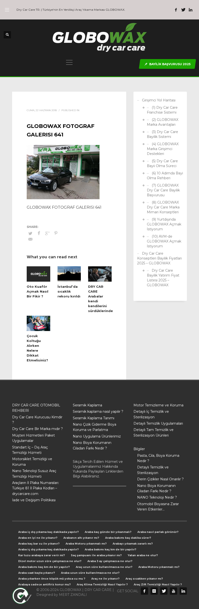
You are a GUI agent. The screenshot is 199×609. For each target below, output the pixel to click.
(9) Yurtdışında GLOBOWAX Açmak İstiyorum (164, 224)
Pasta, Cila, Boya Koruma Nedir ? (158, 458)
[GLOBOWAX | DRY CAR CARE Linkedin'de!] (190, 9)
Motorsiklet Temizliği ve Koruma (32, 461)
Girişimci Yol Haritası (158, 100)
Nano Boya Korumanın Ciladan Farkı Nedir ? (92, 445)
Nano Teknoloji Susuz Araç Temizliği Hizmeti (34, 473)
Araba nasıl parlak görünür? (157, 532)
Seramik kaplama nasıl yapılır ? (98, 411)
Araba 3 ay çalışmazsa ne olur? (109, 561)
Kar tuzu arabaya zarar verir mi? (41, 555)
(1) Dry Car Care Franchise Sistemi (162, 110)
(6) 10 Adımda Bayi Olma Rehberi (165, 175)
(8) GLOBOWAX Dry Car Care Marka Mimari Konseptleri (163, 207)
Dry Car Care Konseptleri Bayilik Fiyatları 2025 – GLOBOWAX (159, 258)
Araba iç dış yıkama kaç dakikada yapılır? (48, 532)
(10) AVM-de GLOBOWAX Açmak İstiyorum (164, 241)
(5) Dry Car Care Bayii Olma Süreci (162, 163)
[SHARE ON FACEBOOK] (38, 233)
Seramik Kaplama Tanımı (93, 418)
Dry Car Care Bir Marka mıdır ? (37, 429)
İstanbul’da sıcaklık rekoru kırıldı (69, 291)
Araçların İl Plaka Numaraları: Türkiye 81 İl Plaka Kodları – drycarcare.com (35, 488)
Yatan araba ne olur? (143, 555)
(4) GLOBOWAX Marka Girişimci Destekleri (163, 149)
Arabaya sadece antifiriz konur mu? (44, 584)
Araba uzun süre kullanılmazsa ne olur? (90, 572)
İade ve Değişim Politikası (34, 500)
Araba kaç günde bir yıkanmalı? (108, 532)
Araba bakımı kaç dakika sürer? (128, 537)
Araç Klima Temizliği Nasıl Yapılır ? (102, 584)
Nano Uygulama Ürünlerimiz (97, 436)
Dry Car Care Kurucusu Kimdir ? (37, 420)
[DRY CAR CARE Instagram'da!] (154, 591)
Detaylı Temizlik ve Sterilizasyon (153, 470)
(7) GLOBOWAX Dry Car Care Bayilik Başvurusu (163, 190)
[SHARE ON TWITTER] (30, 233)
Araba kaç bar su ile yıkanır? (38, 543)
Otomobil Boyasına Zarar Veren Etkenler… (158, 506)
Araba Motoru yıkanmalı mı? (86, 543)
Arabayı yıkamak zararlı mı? (133, 543)
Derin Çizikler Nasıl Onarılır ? (160, 479)
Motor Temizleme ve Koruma (158, 405)
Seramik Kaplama (87, 405)
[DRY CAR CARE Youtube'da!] (173, 591)
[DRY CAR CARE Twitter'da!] (163, 591)
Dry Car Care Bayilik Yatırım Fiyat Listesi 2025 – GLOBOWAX (163, 277)
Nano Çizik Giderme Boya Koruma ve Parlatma (94, 427)
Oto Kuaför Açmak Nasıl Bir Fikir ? (37, 291)
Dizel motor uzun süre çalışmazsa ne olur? (49, 561)
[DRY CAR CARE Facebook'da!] (144, 591)
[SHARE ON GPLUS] (47, 233)
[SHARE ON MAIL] (30, 239)
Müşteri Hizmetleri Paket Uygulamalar (33, 438)
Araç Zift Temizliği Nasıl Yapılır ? (158, 584)
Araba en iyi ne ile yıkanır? (37, 537)
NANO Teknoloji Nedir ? (157, 497)
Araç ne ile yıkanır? (105, 578)
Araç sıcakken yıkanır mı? (144, 578)
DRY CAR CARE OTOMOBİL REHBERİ (36, 408)
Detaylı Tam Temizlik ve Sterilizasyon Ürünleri (153, 432)
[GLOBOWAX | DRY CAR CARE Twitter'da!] (183, 9)
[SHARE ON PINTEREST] (55, 233)
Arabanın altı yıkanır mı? (81, 537)
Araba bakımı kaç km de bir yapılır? (110, 549)
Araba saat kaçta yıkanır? (36, 572)
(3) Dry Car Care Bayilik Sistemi (162, 134)
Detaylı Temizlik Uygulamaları (158, 423)
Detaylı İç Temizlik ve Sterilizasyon (151, 414)
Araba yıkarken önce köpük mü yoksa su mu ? (51, 578)
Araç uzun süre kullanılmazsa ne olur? (104, 567)
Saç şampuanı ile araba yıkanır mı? (96, 555)
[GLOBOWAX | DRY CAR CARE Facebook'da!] (176, 9)
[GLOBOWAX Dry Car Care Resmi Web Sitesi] (183, 591)
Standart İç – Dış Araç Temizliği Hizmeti (30, 450)
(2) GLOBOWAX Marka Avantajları (162, 122)
